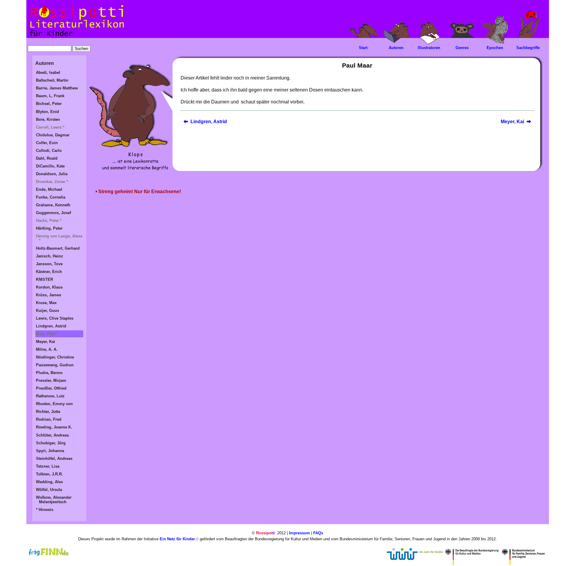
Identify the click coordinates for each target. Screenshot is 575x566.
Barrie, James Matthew (57, 88)
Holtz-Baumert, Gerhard (58, 248)
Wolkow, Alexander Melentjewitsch (54, 499)
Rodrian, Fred (48, 419)
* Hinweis (44, 509)
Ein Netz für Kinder (177, 539)
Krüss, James (48, 295)
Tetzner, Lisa (47, 466)
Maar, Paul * (47, 334)
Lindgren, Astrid (208, 121)
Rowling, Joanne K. (54, 427)
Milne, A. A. (47, 349)
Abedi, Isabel (48, 72)
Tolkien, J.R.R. (49, 474)
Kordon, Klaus (49, 287)
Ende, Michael (49, 189)
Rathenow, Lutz (50, 396)
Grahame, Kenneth (53, 205)
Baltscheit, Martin (52, 80)
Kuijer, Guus (47, 310)
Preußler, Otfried (51, 388)
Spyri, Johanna (50, 450)
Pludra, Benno (49, 372)
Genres (462, 47)
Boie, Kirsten (48, 119)
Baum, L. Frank (50, 96)
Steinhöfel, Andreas (54, 458)
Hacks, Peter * (49, 220)
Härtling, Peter (49, 228)
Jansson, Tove (49, 264)
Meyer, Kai (512, 121)
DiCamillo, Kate (50, 166)
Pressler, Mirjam (51, 380)
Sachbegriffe (528, 47)
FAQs (318, 533)
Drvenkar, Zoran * (52, 181)
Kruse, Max (46, 302)
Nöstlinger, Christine (55, 357)
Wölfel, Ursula (49, 489)
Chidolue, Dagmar (52, 135)
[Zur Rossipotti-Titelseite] (76, 36)
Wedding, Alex (49, 482)
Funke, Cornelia (50, 197)
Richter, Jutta (48, 411)
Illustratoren (429, 47)
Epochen (495, 47)
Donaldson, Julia (51, 174)
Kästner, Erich (49, 271)
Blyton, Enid (47, 111)
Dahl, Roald (47, 158)
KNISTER (44, 279)
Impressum (299, 533)
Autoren (396, 47)
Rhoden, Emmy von (54, 404)
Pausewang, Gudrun (55, 365)
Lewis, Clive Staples (54, 318)
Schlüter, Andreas (52, 435)
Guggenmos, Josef (53, 212)
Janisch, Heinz (49, 256)
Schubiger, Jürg (51, 443)
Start (363, 47)
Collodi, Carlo (49, 150)
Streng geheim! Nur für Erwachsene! (139, 191)
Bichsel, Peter (49, 103)
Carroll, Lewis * (50, 127)
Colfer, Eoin (47, 143)
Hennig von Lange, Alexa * (59, 238)
